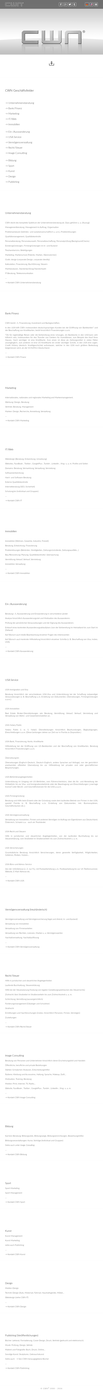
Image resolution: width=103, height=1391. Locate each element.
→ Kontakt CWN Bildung (16, 1154)
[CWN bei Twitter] (70, 4)
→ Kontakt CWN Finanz (15, 357)
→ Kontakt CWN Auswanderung (19, 651)
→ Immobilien (12, 124)
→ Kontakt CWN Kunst (15, 1254)
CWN (46, 1388)
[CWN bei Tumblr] (74, 4)
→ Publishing (12, 182)
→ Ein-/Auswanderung (17, 132)
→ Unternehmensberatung (19, 103)
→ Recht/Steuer (13, 148)
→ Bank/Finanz (13, 108)
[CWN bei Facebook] (61, 4)
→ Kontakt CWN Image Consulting (20, 1097)
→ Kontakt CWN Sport (15, 1202)
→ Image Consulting (16, 153)
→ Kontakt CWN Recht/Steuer (18, 1027)
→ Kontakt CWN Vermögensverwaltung (22, 947)
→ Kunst (10, 171)
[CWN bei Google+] (65, 4)
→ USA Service (13, 137)
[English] (91, 4)
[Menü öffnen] (96, 4)
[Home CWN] (19, 4)
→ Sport (9, 166)
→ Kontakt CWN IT (13, 501)
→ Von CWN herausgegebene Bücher (32, 1359)
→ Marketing (12, 113)
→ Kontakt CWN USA (14, 881)
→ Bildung (10, 160)
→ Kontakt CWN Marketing (17, 421)
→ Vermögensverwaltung (18, 142)
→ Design (10, 176)
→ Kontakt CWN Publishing (17, 1368)
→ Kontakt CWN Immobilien (17, 573)
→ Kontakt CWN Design (15, 1307)
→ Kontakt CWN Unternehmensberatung (23, 283)
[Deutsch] (87, 4)
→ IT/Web (10, 119)
